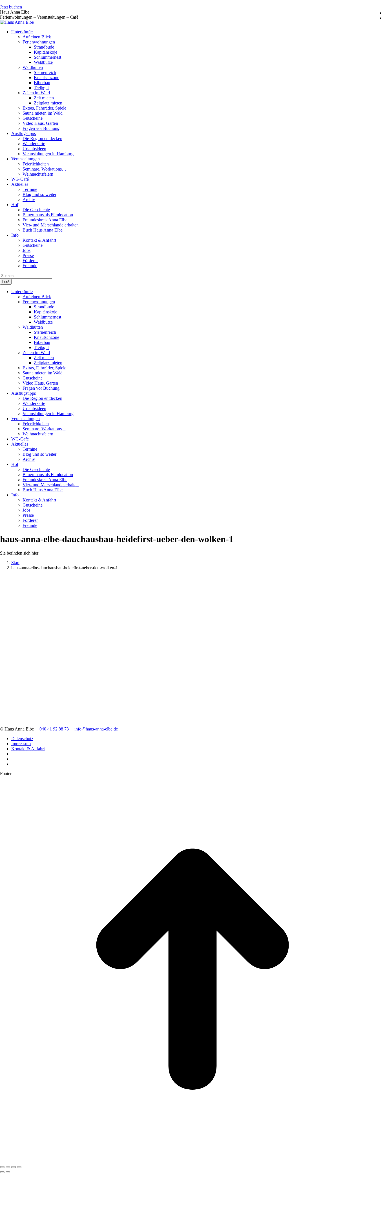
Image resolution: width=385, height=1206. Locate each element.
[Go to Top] (192, 1160)
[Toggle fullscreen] (13, 1167)
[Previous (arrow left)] (2, 1172)
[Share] (8, 1167)
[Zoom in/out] (19, 1167)
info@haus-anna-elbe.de (96, 729)
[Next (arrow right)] (8, 1172)
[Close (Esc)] (2, 1167)
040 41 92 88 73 (54, 729)
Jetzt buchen (11, 7)
